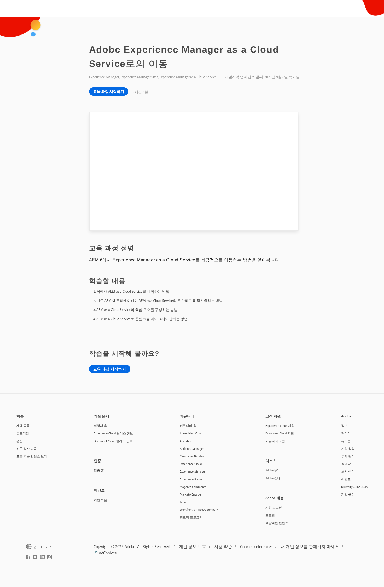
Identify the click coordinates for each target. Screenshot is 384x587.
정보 (344, 426)
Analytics (185, 441)
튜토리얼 (22, 433)
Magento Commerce (193, 487)
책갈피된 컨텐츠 (276, 523)
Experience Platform (192, 479)
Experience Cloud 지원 (279, 426)
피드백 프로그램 (191, 517)
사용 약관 (223, 546)
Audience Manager (192, 449)
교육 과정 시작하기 (108, 91)
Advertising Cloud (191, 433)
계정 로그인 (273, 507)
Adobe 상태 (273, 478)
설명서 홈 (100, 426)
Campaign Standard (192, 456)
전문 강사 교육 (26, 449)
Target (184, 502)
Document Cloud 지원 (279, 433)
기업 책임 (347, 449)
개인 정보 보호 (192, 546)
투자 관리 (347, 456)
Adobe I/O (271, 470)
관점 (19, 441)
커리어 (346, 433)
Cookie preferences (256, 546)
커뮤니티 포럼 (275, 441)
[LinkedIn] (42, 558)
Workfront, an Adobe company (199, 509)
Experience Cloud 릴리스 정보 (113, 433)
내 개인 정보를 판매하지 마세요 (310, 546)
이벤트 (346, 479)
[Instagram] (49, 558)
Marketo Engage (190, 494)
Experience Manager (193, 471)
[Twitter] (35, 558)
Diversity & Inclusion (354, 487)
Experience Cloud (191, 464)
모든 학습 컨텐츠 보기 (31, 456)
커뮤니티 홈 (188, 426)
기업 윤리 (347, 494)
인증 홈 (99, 470)
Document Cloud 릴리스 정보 (113, 441)
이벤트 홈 (100, 500)
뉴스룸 (346, 441)
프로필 (270, 515)
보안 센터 (347, 471)
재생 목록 (23, 426)
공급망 (346, 464)
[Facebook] (28, 558)
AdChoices (107, 552)
